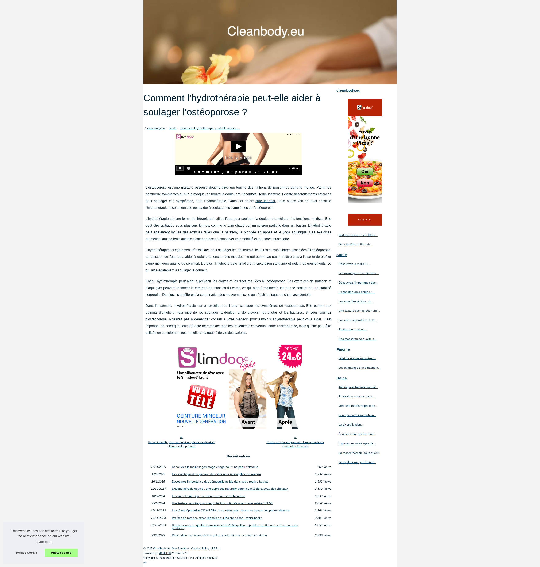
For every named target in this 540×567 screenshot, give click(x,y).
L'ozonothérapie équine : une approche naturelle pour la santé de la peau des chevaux (230, 488)
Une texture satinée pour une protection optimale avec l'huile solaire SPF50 (222, 503)
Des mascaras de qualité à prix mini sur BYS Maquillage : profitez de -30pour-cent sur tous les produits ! (235, 526)
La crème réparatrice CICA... (358, 320)
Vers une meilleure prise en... (358, 405)
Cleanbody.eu (161, 548)
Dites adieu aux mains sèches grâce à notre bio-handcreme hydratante (219, 535)
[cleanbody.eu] (270, 42)
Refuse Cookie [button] (26, 552)
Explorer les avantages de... (357, 443)
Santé (173, 128)
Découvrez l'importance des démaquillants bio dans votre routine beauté (220, 481)
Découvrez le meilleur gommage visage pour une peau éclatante (215, 466)
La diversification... (351, 424)
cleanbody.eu (156, 128)
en (144, 562)
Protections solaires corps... (357, 396)
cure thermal (265, 201)
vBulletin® (165, 553)
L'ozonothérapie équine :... (356, 292)
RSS (214, 548)
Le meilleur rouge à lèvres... (357, 462)
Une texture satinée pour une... (359, 310)
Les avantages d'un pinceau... (359, 273)
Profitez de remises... (353, 329)
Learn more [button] (44, 542)
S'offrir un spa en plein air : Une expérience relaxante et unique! (295, 444)
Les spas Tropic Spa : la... (356, 301)
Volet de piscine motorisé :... (357, 358)
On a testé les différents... (356, 244)
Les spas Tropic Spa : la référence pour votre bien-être (208, 496)
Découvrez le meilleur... (354, 263)
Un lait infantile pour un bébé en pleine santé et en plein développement (181, 444)
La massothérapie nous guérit (358, 452)
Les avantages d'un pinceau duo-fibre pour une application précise (216, 474)
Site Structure (180, 548)
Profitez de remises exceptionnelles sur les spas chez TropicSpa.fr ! (217, 517)
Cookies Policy (200, 548)
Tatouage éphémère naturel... (358, 387)
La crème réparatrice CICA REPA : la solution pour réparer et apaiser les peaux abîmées (231, 510)
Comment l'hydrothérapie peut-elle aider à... (209, 128)
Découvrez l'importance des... (358, 282)
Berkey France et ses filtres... (358, 235)
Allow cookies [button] (61, 552)
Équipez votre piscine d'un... (357, 434)
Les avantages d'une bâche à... (360, 367)
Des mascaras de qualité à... (358, 338)
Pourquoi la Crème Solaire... (357, 415)
